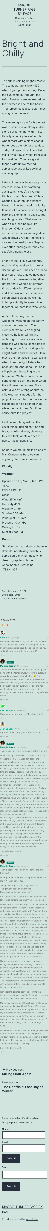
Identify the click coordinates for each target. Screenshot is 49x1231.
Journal (22, 598)
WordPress (32, 1219)
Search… (7, 1167)
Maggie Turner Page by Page (24, 9)
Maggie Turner (12, 594)
